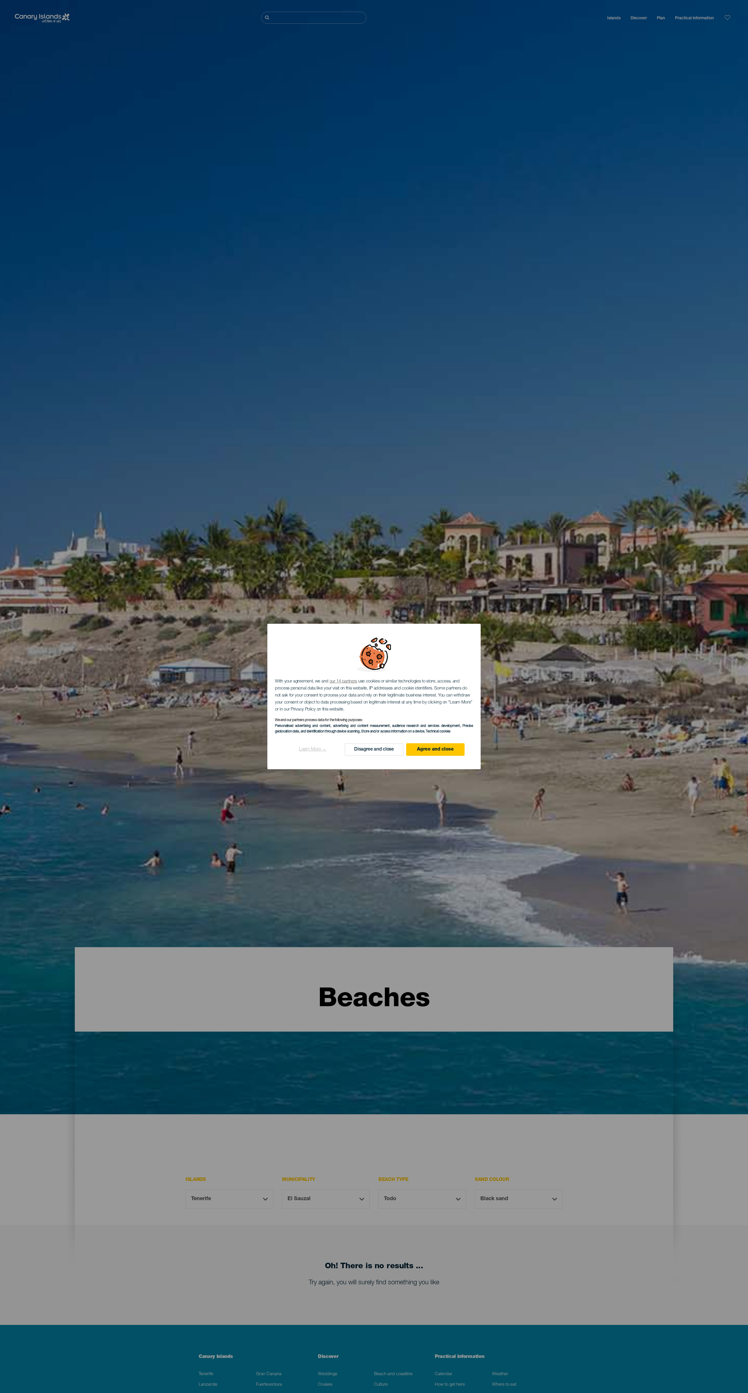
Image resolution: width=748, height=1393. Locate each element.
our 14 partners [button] (343, 681)
